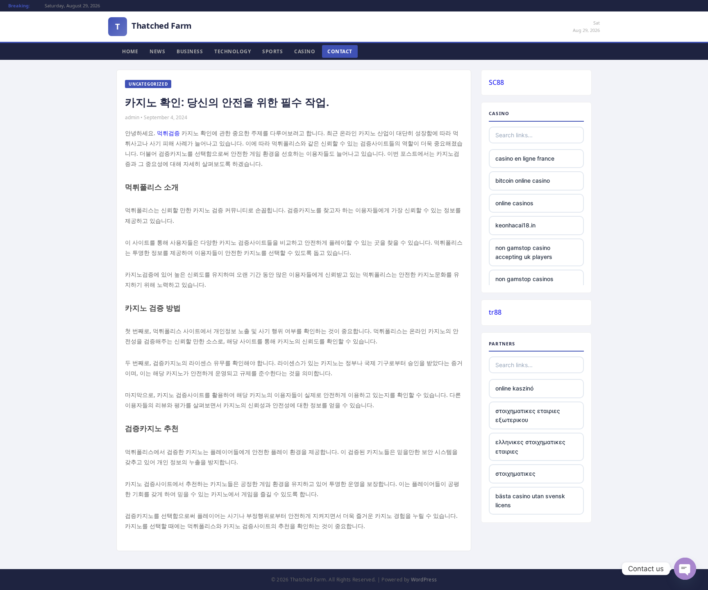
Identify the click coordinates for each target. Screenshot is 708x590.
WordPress (424, 579)
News (157, 51)
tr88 (495, 312)
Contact (339, 51)
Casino (304, 51)
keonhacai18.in (515, 225)
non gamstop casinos (524, 278)
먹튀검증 (168, 133)
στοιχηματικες (515, 473)
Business (190, 51)
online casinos (514, 203)
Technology (232, 51)
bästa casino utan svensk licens (530, 500)
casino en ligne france (524, 158)
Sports (272, 51)
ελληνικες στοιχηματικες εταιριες (530, 446)
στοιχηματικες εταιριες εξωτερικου (527, 415)
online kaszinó (514, 388)
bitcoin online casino (522, 180)
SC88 (496, 82)
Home (130, 51)
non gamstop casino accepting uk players (523, 252)
